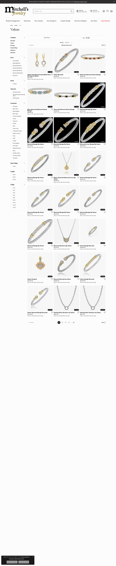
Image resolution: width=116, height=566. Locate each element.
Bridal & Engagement (13, 21)
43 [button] (73, 322)
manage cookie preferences (16, 558)
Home (11, 25)
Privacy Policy (25, 557)
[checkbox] (14, 61)
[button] (104, 11)
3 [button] (65, 322)
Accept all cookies (24, 562)
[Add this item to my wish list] (51, 74)
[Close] (114, 2)
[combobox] (51, 11)
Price (12, 57)
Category (13, 37)
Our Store (94, 21)
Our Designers (51, 21)
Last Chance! (105, 21)
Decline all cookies (12, 562)
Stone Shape (14, 163)
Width (12, 184)
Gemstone (13, 103)
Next (103, 45)
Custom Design (65, 21)
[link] (82, 11)
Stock (12, 80)
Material (13, 89)
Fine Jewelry (38, 21)
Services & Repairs (80, 21)
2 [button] (62, 322)
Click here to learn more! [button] (80, 1)
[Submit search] (72, 11)
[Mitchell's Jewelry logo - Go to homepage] (16, 11)
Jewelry (16, 25)
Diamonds (27, 21)
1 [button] (59, 322)
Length (12, 171)
